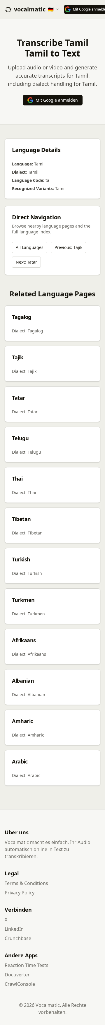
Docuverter (17, 974)
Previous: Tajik (68, 247)
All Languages (29, 247)
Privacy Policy (19, 892)
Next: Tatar (26, 262)
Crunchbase (18, 938)
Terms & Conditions (26, 883)
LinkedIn (14, 929)
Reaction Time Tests (26, 965)
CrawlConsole (20, 984)
